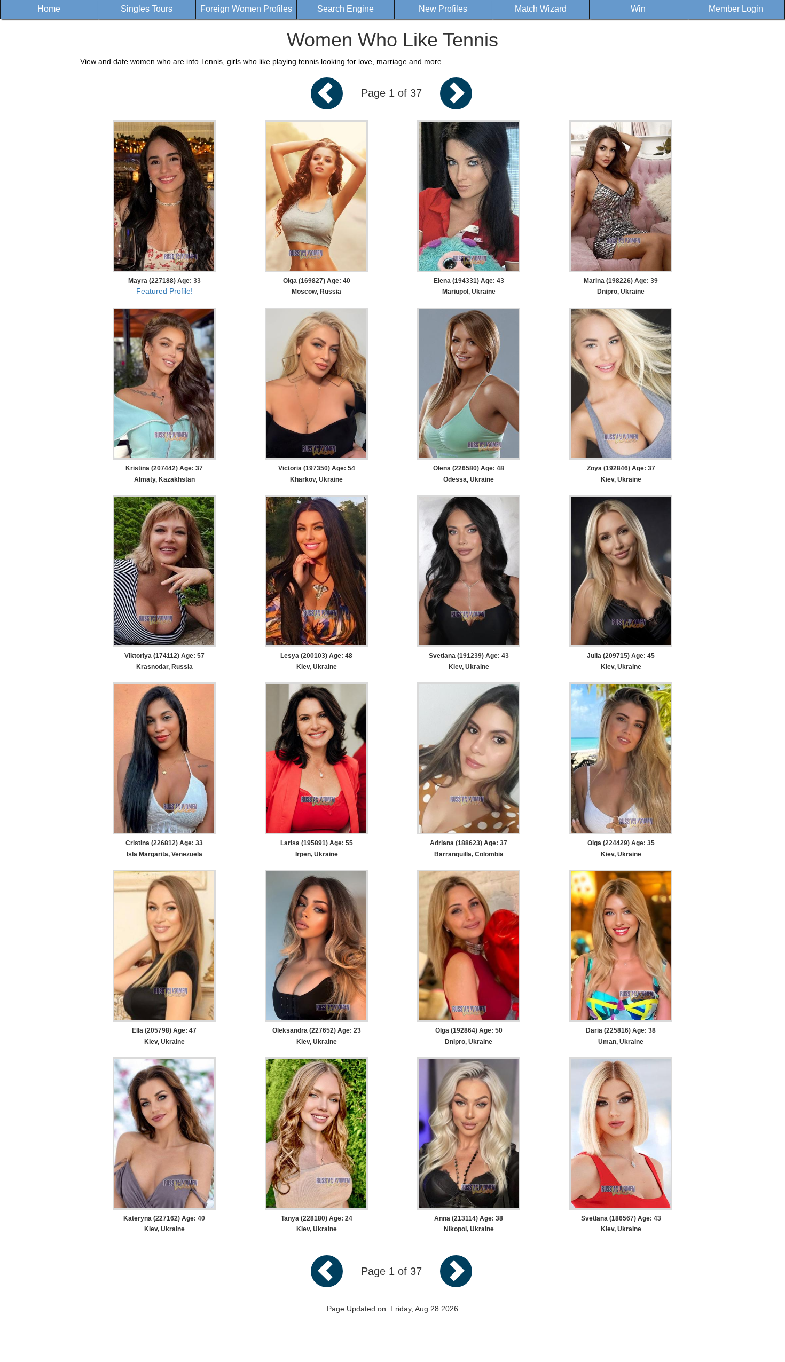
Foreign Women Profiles (246, 8)
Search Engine (345, 8)
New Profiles (443, 8)
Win (638, 8)
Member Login (736, 8)
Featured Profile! (164, 291)
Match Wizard (541, 8)
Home (48, 8)
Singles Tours (146, 8)
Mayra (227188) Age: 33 (164, 281)
